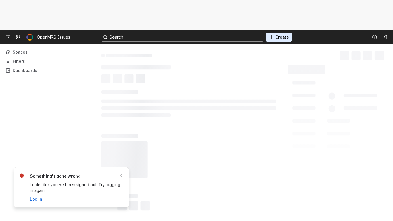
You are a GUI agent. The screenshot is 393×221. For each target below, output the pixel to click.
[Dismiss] (120, 175)
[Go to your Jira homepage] (30, 37)
